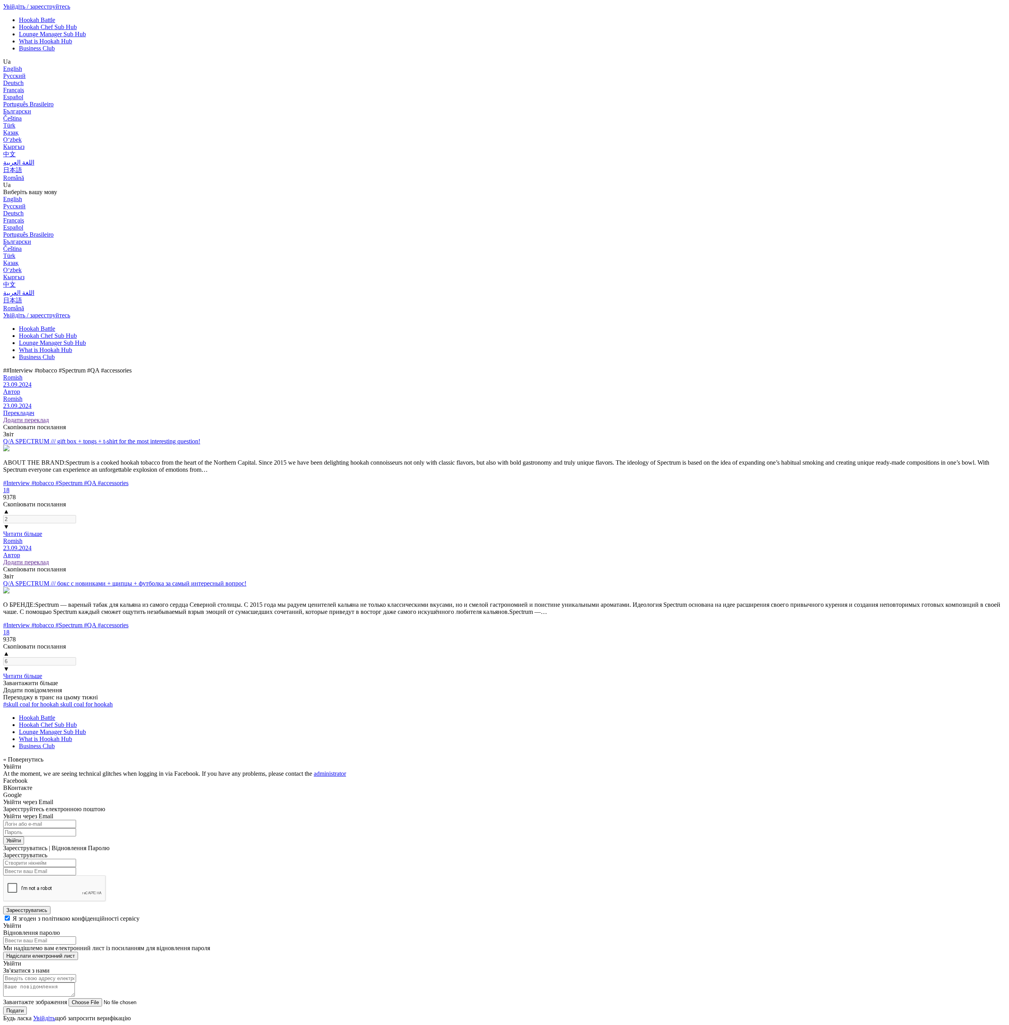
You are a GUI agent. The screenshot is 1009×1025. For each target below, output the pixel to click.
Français (13, 90)
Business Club (37, 48)
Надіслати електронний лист (40, 956)
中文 (9, 154)
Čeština (12, 118)
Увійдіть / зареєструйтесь (36, 6)
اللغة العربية (18, 162)
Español (13, 97)
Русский (14, 75)
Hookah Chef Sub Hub (48, 27)
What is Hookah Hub (45, 41)
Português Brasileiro (28, 104)
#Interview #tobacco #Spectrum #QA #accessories (65, 483)
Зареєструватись (26, 910)
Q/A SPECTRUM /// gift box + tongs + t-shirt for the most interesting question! (101, 441)
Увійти (13, 840)
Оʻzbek (12, 139)
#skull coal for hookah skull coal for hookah (58, 704)
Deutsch (13, 83)
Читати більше (22, 533)
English (12, 68)
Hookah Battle (37, 20)
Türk (9, 125)
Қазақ (11, 132)
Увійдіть (44, 1018)
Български (17, 111)
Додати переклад (26, 420)
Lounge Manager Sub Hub (52, 34)
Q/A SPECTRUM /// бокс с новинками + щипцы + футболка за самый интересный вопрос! (124, 583)
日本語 (12, 170)
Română (13, 177)
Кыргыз (13, 146)
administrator (330, 773)
